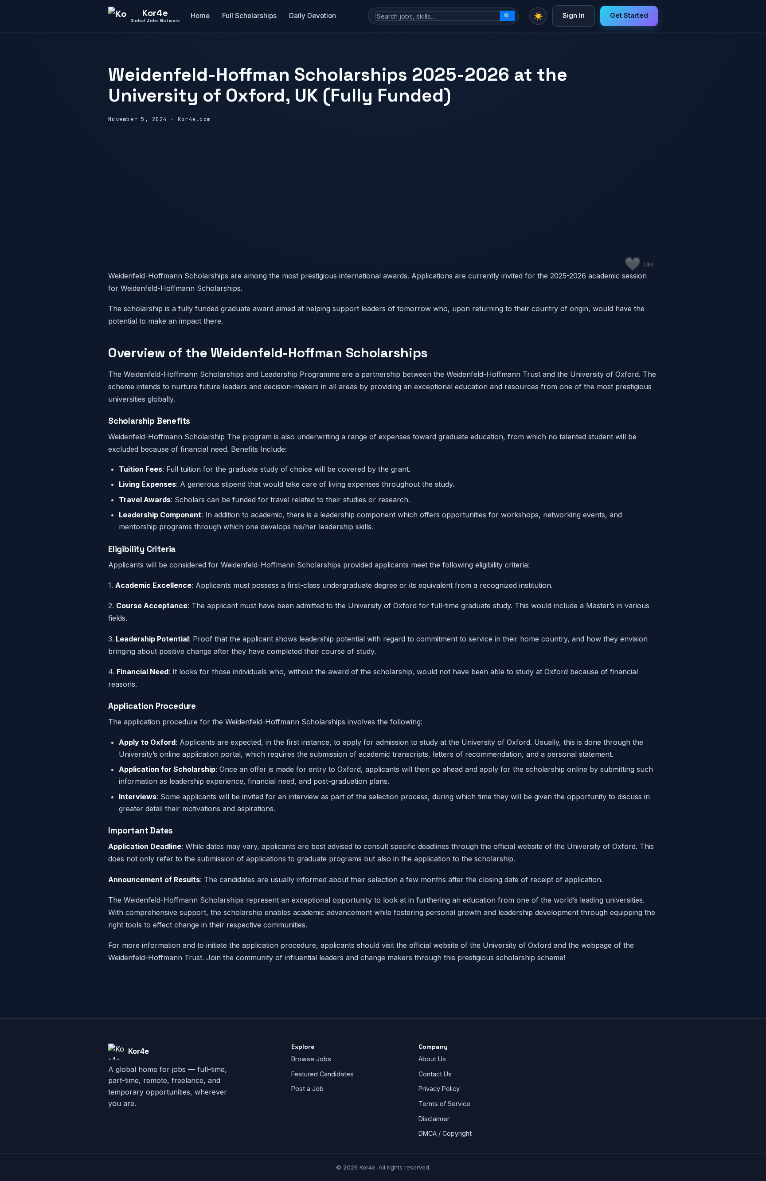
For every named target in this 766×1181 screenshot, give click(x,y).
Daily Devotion (312, 16)
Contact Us (435, 1074)
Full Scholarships (249, 16)
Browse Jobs (311, 1059)
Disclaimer (433, 1118)
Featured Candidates (322, 1074)
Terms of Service (444, 1103)
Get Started (629, 16)
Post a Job (307, 1088)
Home (200, 16)
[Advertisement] (383, 191)
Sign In (574, 16)
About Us (432, 1059)
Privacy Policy (439, 1088)
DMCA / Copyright (445, 1133)
